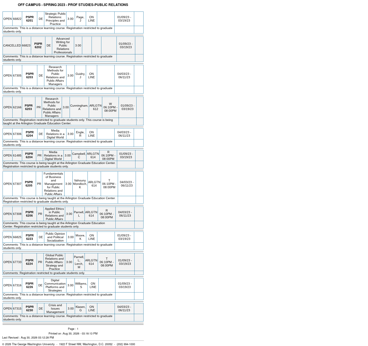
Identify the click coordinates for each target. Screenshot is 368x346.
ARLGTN (95, 105)
